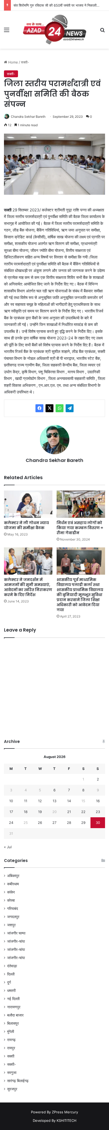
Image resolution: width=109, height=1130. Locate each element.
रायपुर (11, 1048)
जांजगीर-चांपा (16, 941)
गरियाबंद (12, 908)
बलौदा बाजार (15, 1015)
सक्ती (10, 1056)
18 (26, 812)
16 (98, 801)
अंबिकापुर (13, 876)
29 (83, 822)
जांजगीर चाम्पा (16, 933)
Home (12, 62)
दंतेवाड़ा (12, 966)
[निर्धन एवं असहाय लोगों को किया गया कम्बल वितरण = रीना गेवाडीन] (81, 504)
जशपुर (11, 925)
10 (11, 801)
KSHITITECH (66, 1120)
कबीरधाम (13, 884)
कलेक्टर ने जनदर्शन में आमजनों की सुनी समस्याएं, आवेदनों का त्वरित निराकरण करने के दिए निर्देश (28, 587)
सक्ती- (25, 62)
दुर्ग (9, 982)
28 (69, 822)
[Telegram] (70, 408)
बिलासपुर (13, 1023)
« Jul (8, 847)
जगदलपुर (13, 917)
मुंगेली (10, 1031)
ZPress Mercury (65, 1112)
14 (69, 801)
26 (40, 822)
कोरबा (11, 900)
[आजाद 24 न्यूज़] (54, 30)
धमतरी (11, 990)
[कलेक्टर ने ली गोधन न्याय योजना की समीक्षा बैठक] (28, 504)
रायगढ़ (11, 1040)
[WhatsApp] (59, 408)
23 (98, 812)
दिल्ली (11, 974)
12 (40, 801)
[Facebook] (39, 408)
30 (98, 822)
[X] (49, 408)
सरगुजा (11, 1072)
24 (11, 822)
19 (40, 812)
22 (83, 812)
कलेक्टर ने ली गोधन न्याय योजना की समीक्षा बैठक (26, 525)
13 (54, 801)
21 (69, 812)
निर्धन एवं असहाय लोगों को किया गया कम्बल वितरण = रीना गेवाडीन (80, 527)
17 (11, 812)
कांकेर (11, 892)
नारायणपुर (13, 1007)
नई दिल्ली (13, 999)
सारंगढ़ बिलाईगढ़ (18, 1081)
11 (25, 801)
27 (54, 822)
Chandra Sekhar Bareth (28, 117)
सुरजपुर (12, 1089)
